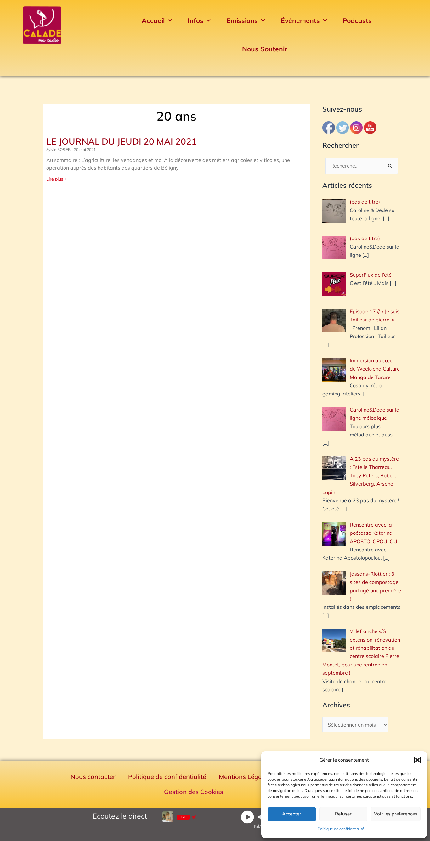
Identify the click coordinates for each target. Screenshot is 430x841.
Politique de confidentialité (341, 829)
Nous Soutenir (264, 49)
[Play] (247, 817)
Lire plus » (56, 179)
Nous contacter (93, 777)
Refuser (343, 814)
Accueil (153, 20)
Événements (300, 20)
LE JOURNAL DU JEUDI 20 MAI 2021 (121, 141)
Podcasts (357, 20)
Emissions (242, 20)
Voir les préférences (395, 814)
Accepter (291, 814)
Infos (195, 20)
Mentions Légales (244, 777)
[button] (417, 760)
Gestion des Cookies (193, 792)
